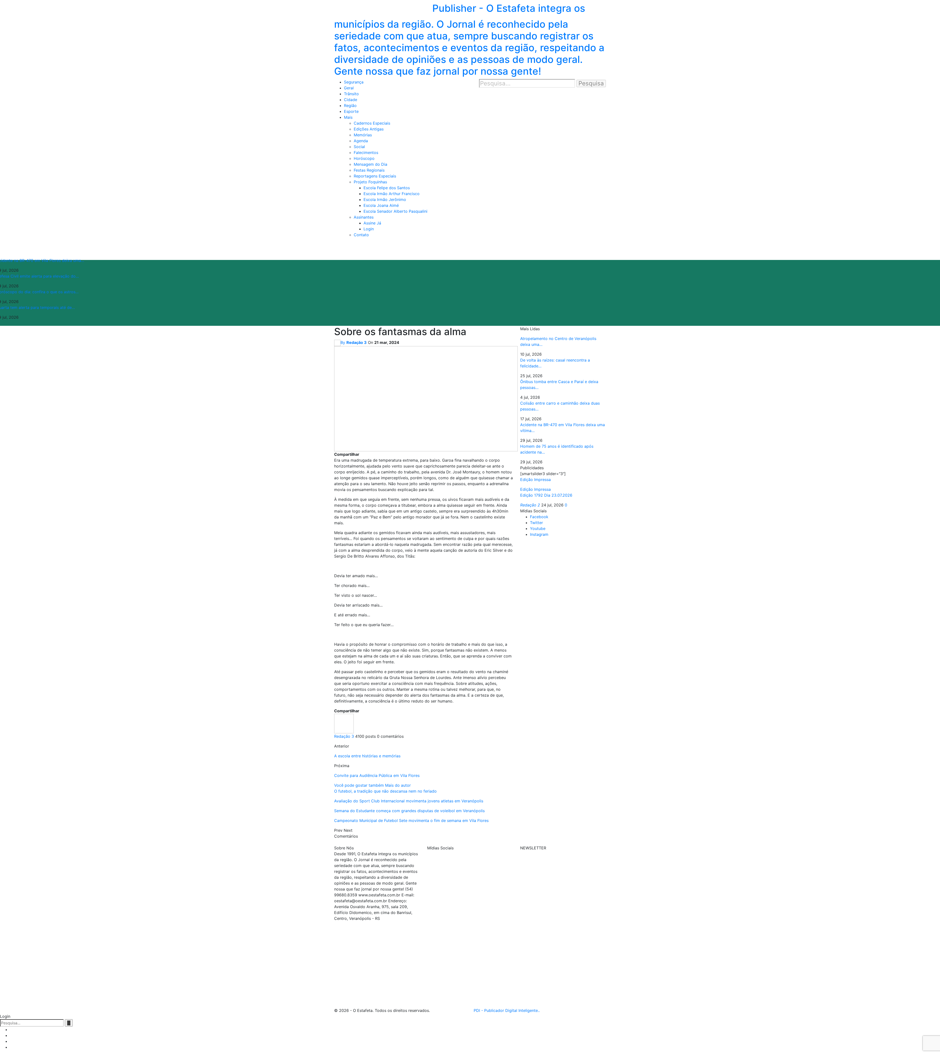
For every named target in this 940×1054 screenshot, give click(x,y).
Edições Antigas (369, 129)
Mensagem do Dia (370, 164)
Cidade (350, 99)
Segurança (354, 82)
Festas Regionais (369, 170)
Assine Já (372, 223)
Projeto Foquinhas (370, 181)
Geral (349, 87)
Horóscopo (364, 158)
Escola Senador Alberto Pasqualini (395, 211)
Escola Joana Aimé (381, 205)
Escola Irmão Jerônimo (385, 199)
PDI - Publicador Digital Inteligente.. (507, 1010)
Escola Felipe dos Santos (387, 187)
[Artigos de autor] (344, 723)
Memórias (363, 134)
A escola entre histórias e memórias (367, 755)
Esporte (351, 111)
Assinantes (364, 217)
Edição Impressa (535, 489)
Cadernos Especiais (372, 123)
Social (359, 146)
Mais (348, 117)
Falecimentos (366, 152)
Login (369, 228)
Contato (361, 234)
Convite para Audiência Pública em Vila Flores (377, 775)
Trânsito (351, 93)
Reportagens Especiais (375, 176)
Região (350, 105)
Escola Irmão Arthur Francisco (392, 193)
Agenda (361, 140)
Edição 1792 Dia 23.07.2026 (546, 495)
